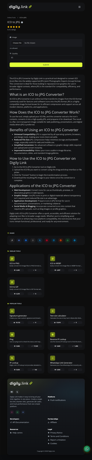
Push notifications (58, 400)
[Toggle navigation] (79, 7)
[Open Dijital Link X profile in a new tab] (39, 240)
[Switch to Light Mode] (17, 392)
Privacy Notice (56, 432)
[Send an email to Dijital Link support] (19, 240)
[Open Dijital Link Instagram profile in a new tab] (12, 412)
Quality (15, 53)
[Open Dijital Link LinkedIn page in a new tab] (53, 240)
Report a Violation (58, 440)
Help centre (17, 432)
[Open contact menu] (87, 449)
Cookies (53, 443)
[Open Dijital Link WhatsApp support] (67, 240)
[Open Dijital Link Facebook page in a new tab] (25, 240)
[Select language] (12, 392)
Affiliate (53, 422)
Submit (46, 65)
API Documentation (20, 422)
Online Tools (11, 18)
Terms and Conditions (59, 436)
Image (14, 37)
